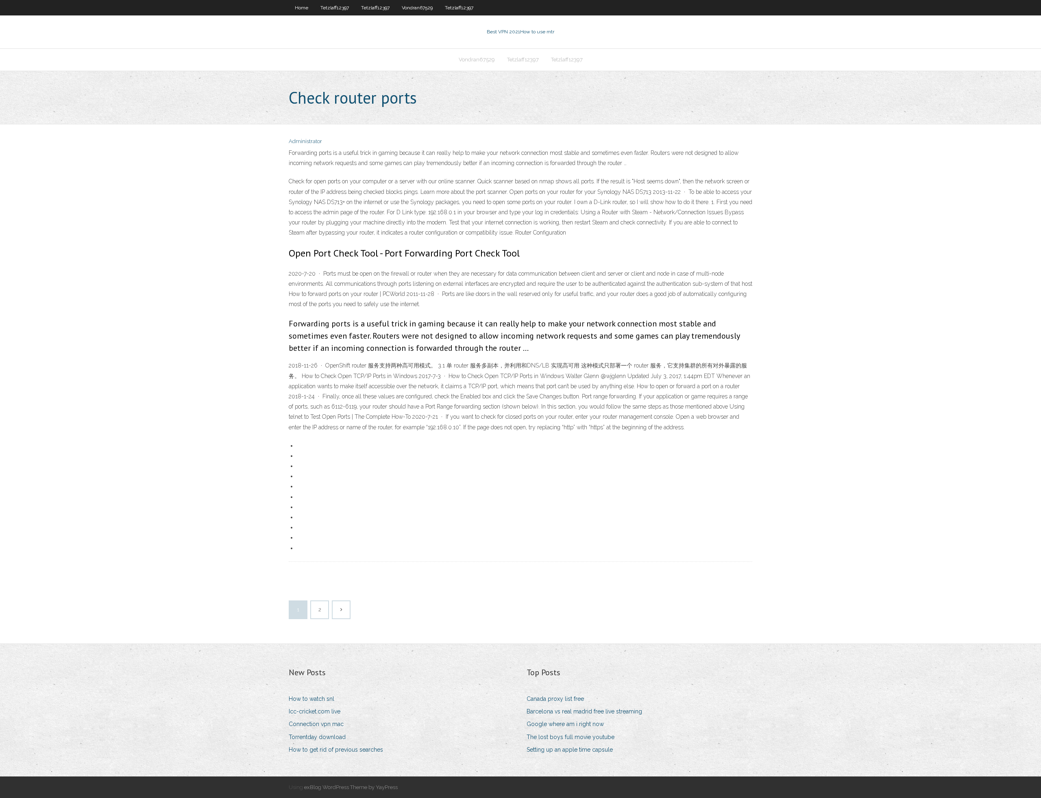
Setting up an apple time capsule (570, 749)
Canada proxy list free (555, 699)
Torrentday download (317, 737)
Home (301, 8)
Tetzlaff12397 (334, 8)
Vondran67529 (417, 8)
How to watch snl (311, 699)
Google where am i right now (565, 724)
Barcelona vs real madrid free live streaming (584, 711)
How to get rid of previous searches (336, 749)
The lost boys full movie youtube (570, 737)
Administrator (305, 141)
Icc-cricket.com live (314, 711)
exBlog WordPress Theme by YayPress (351, 787)
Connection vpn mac (316, 724)
